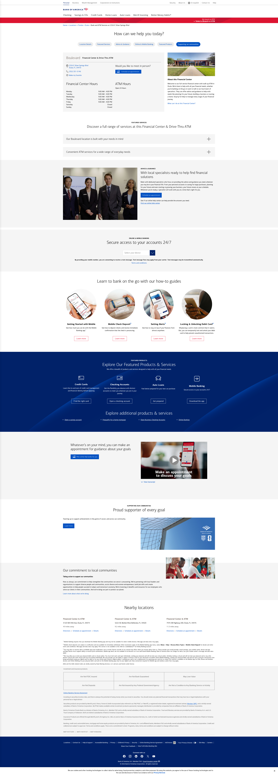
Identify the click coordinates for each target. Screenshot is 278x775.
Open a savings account (73, 420)
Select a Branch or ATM (205, 21)
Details (96, 631)
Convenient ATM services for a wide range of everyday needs (139, 152)
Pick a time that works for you (87, 457)
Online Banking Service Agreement (75, 693)
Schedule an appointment (127, 72)
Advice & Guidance (122, 44)
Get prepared (158, 401)
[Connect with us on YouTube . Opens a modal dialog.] (153, 756)
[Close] (274, 770)
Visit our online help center (150, 203)
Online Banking (184, 420)
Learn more (81, 338)
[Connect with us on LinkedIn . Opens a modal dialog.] (136, 756)
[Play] (174, 460)
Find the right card (81, 401)
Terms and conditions (139, 263)
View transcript (149, 482)
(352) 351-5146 (75, 71)
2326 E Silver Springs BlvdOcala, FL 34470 (78, 66)
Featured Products (165, 44)
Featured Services (103, 44)
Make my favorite (75, 75)
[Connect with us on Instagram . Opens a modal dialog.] (130, 756)
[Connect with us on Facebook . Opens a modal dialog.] (124, 756)
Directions (66, 631)
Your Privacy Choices (185, 743)
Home (65, 25)
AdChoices (168, 742)
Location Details (85, 44)
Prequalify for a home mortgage (114, 420)
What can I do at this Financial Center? (181, 103)
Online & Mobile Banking (144, 44)
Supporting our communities (188, 44)
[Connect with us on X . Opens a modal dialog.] (148, 756)
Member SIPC (192, 704)
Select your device (132, 253)
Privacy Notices (159, 773)
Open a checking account (119, 401)
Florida (80, 25)
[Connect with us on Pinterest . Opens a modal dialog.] (142, 756)
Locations (73, 25)
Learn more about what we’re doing (76, 594)
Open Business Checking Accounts (153, 420)
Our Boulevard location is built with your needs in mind (139, 139)
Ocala (87, 25)
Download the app (196, 401)
